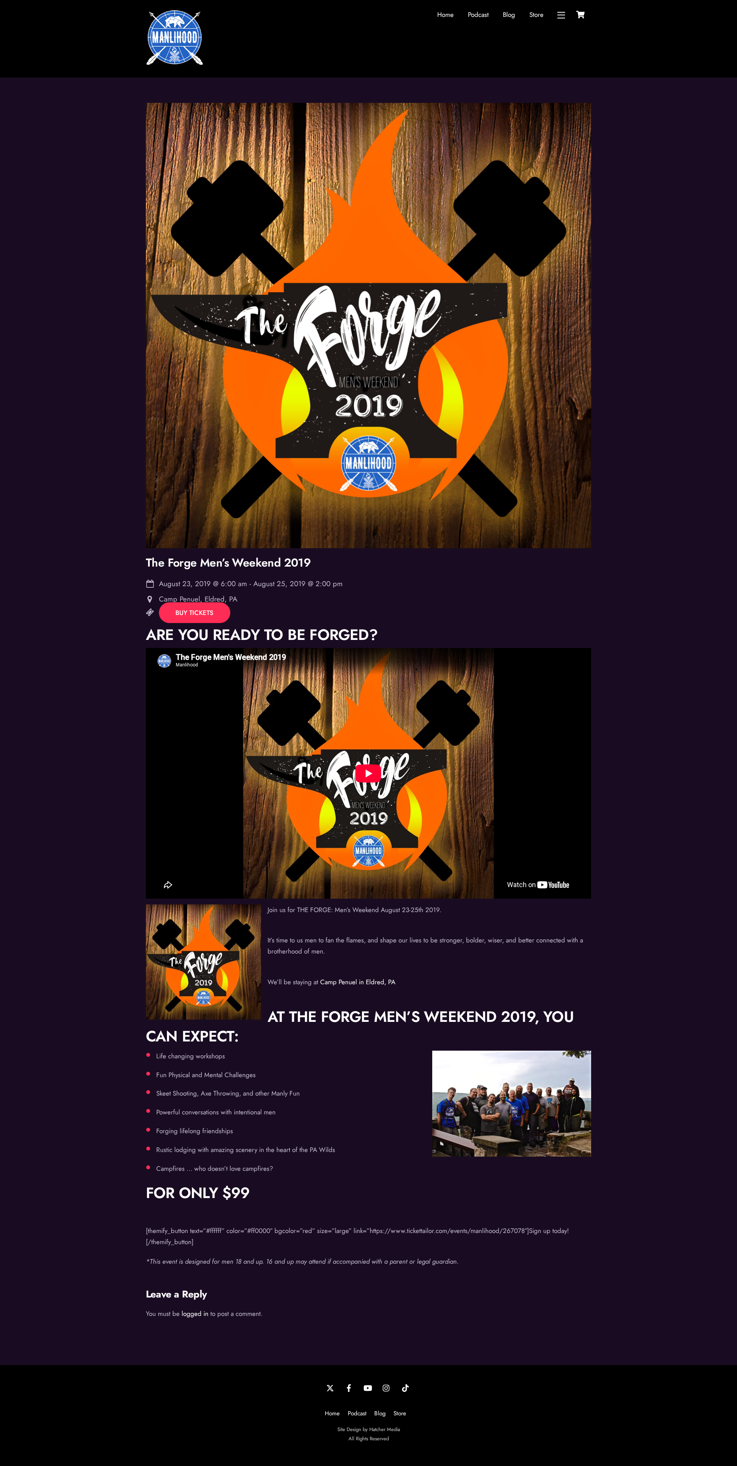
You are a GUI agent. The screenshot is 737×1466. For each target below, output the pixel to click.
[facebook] (349, 1387)
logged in (195, 1313)
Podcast (478, 14)
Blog (509, 14)
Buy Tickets (194, 612)
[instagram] (386, 1387)
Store (536, 14)
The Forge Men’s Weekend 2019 (228, 562)
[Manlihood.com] (174, 62)
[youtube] (367, 1387)
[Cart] (580, 14)
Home (445, 14)
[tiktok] (405, 1387)
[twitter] (330, 1387)
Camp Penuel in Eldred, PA (357, 982)
